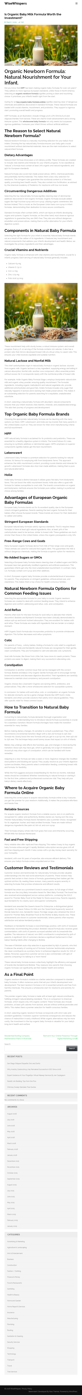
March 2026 (11, 1143)
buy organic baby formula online (31, 102)
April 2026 (11, 1137)
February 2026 (12, 1149)
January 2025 (12, 1226)
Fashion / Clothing (14, 1271)
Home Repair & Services (16, 1307)
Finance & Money (13, 1277)
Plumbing (10, 1324)
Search (7, 1044)
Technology (11, 1354)
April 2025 (11, 1208)
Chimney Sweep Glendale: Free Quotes (21, 1087)
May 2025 (10, 1202)
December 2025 (13, 1161)
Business (10, 1259)
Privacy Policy (27, 1389)
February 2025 (12, 1220)
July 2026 (10, 1120)
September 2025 (13, 1179)
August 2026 (12, 1114)
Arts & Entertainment (15, 1253)
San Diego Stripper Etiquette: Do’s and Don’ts (23, 1063)
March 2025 (11, 1214)
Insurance (10, 1312)
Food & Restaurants (14, 1283)
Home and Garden (14, 1301)
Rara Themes (54, 1391)
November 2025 (13, 1167)
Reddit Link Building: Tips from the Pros (21, 1081)
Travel (9, 1366)
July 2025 (10, 1191)
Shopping (10, 1348)
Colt (22, 22)
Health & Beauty (13, 1295)
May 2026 (11, 1132)
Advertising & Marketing (16, 1241)
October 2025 (12, 1173)
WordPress (73, 1391)
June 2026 (11, 1126)
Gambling (10, 1289)
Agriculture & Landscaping (17, 1247)
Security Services (13, 1342)
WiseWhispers (15, 3)
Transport (10, 1360)
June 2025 (11, 1197)
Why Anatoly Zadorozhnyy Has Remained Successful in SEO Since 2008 (34, 1069)
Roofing (10, 1330)
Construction (12, 1265)
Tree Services (12, 1372)
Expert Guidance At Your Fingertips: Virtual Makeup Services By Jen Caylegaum (36, 1075)
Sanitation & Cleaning (15, 1336)
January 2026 (12, 1155)
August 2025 (12, 1185)
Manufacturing (12, 1318)
